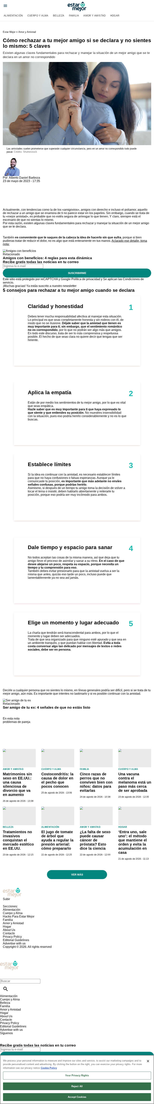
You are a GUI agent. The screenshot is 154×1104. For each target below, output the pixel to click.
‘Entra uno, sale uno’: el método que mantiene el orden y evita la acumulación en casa (132, 842)
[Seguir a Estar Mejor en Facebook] (4, 1036)
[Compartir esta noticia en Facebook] (16, 184)
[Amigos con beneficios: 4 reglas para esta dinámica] (19, 250)
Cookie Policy (49, 1068)
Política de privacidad (85, 279)
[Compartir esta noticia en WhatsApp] (7, 184)
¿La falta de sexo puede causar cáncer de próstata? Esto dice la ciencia (95, 840)
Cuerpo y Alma (37, 15)
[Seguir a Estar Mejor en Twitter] (13, 1036)
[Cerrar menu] (4, 974)
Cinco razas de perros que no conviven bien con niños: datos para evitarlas (96, 782)
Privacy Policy (12, 936)
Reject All (77, 1086)
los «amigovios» (68, 209)
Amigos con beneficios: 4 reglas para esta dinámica (47, 258)
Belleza (58, 15)
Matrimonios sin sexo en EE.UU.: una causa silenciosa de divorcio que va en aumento (17, 784)
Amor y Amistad (94, 15)
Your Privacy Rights (77, 1075)
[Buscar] (5, 988)
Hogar (114, 15)
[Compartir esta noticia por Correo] (34, 184)
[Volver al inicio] (9, 962)
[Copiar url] (11, 195)
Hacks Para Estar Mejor (18, 916)
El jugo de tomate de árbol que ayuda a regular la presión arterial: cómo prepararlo (57, 840)
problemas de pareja (16, 721)
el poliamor (128, 209)
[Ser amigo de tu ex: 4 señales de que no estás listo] (17, 700)
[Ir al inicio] (77, 892)
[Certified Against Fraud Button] (16, 950)
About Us (9, 930)
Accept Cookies (77, 1097)
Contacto (9, 933)
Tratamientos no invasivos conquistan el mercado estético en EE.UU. (18, 840)
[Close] (148, 1061)
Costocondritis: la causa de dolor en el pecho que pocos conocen (57, 780)
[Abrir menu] (5, 5)
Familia (74, 15)
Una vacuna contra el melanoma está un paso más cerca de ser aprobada (134, 782)
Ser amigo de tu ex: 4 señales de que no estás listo (46, 707)
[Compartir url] (7, 204)
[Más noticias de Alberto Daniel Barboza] (12, 159)
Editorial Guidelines (16, 940)
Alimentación (13, 15)
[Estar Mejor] (77, 6)
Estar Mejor (9, 32)
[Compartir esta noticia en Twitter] (25, 184)
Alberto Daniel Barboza (24, 177)
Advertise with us (14, 943)
